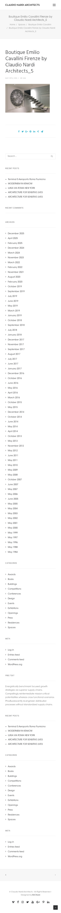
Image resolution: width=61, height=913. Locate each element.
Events (11, 604)
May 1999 (13, 533)
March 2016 (14, 398)
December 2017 (16, 340)
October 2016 (15, 378)
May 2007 (13, 489)
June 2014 (13, 422)
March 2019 (14, 311)
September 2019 (16, 292)
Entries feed (14, 655)
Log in (11, 650)
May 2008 (13, 475)
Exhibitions (13, 608)
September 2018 (16, 325)
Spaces (21, 25)
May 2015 (13, 407)
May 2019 (13, 306)
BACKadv (36, 895)
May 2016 (13, 388)
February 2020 (15, 282)
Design (11, 599)
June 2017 (13, 364)
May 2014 (13, 427)
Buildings (12, 584)
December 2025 (16, 234)
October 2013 (15, 436)
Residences (13, 623)
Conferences (14, 594)
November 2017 (16, 345)
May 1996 (13, 543)
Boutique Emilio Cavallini (39, 25)
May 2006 (13, 494)
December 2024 (16, 248)
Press (10, 618)
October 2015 (15, 403)
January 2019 (15, 316)
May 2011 (13, 460)
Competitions (14, 589)
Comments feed (16, 660)
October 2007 (15, 480)
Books (11, 579)
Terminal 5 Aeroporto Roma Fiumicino (27, 180)
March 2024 (14, 253)
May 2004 (13, 509)
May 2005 (13, 504)
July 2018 (12, 330)
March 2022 (14, 263)
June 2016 (13, 383)
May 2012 (13, 451)
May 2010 (13, 465)
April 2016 (13, 393)
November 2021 (16, 272)
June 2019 (13, 301)
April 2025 (13, 238)
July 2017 (12, 359)
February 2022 (15, 267)
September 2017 (16, 350)
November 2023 (16, 258)
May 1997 (13, 538)
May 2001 (13, 523)
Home (12, 25)
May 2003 (13, 514)
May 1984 (13, 552)
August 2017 (14, 354)
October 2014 (15, 417)
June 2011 (13, 456)
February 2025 (15, 243)
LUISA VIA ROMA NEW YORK (21, 188)
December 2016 (16, 374)
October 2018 (15, 321)
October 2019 (15, 287)
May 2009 (13, 470)
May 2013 (13, 441)
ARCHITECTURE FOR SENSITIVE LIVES (25, 193)
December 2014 (16, 412)
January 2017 (15, 369)
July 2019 (12, 296)
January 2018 (15, 335)
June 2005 (13, 499)
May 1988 (13, 547)
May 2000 (13, 528)
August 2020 (14, 277)
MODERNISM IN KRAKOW (20, 184)
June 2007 (13, 485)
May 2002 (13, 518)
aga (24, 78)
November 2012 (16, 446)
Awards (12, 575)
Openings (13, 613)
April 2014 (13, 432)
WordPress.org (15, 665)
